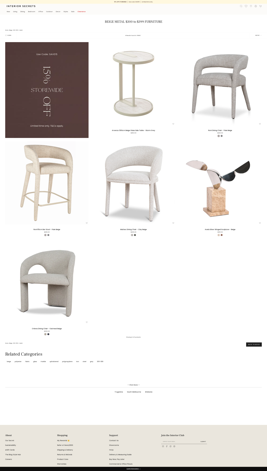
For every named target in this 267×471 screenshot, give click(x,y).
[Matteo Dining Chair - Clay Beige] (133, 183)
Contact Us (113, 440)
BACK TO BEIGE (254, 344)
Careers (8, 459)
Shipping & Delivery (65, 450)
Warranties (61, 464)
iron (77, 361)
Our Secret (9, 440)
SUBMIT (203, 441)
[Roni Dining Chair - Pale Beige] (220, 83)
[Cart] (260, 6)
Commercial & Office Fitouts (120, 464)
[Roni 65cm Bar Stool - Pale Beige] (47, 183)
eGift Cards (10, 450)
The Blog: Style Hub (13, 454)
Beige (10, 30)
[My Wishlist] (246, 6)
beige (9, 361)
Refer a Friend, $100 (65, 445)
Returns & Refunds (64, 454)
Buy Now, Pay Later (117, 459)
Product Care (62, 459)
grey (91, 361)
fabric (27, 361)
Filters (9, 35)
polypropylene (67, 361)
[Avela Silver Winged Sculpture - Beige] (220, 183)
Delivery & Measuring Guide (120, 454)
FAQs (111, 450)
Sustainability (10, 445)
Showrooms (114, 445)
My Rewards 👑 (63, 440)
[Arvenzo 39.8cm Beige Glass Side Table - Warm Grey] (133, 83)
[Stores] (251, 6)
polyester (18, 361)
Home (6, 30)
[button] (133, 469)
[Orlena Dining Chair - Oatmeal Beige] (47, 282)
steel (84, 361)
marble (43, 361)
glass (35, 361)
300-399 (15, 30)
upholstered (54, 361)
